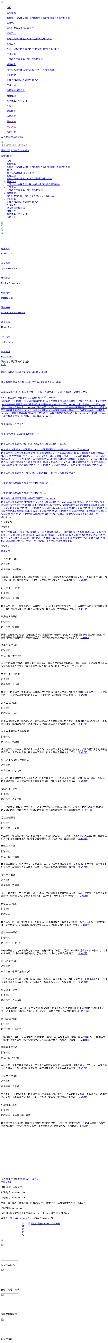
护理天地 (11, 54)
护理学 (59, 541)
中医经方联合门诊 (82, 538)
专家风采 (11, 127)
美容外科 (55, 538)
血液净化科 (96, 538)
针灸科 (88, 532)
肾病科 (11, 535)
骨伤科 (25, 532)
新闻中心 (11, 23)
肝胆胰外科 (67, 532)
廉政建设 (20, 38)
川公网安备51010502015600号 (45, 1223)
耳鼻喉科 (10, 541)
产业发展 (11, 85)
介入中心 (50, 541)
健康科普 (11, 111)
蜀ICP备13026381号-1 (20, 1218)
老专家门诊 (6, 532)
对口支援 (47, 38)
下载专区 (34, 1179)
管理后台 (24, 1179)
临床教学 (11, 75)
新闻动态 (11, 28)
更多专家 (5, 551)
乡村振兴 (29, 38)
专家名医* (27, 49)
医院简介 (11, 18)
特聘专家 (37, 49)
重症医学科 (78, 532)
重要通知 (20, 28)
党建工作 (11, 33)
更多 (3, 364)
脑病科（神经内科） (32, 538)
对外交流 (22, 101)
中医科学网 (6, 1182)
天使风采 (20, 59)
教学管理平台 (31, 80)
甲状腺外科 (40, 541)
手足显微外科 (62, 535)
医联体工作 (12, 101)
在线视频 (24, 150)
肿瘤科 (46, 538)
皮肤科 (82, 535)
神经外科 (96, 532)
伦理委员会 (48, 70)
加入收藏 (15, 137)
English (23, 137)
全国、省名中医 (14, 49)
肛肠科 (36, 535)
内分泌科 (97, 535)
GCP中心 (38, 70)
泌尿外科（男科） (25, 541)
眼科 (70, 538)
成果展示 (20, 90)
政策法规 (38, 59)
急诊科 (89, 535)
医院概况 (11, 12)
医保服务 (55, 49)
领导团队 (20, 18)
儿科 (23, 535)
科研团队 (20, 70)
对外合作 (11, 95)
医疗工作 (11, 44)
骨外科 (40, 532)
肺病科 (43, 535)
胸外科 (29, 535)
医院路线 (5, 150)
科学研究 (11, 64)
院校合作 (11, 80)
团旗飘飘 (38, 38)
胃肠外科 (17, 532)
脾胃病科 (73, 535)
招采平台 (11, 106)
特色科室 (11, 132)
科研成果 (29, 70)
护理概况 (11, 59)
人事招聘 (29, 28)
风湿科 (63, 538)
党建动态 (11, 38)
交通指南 (65, 18)
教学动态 (20, 80)
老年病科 (48, 532)
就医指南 (56, 18)
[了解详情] (83, 580)
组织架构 (29, 18)
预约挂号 (46, 49)
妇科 (18, 535)
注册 (9, 156)
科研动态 (11, 70)
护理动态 (29, 59)
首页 (9, 7)
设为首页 (5, 137)
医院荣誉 (38, 18)
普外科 (33, 532)
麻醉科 (57, 532)
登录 (3, 156)
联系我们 (47, 18)
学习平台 (15, 150)
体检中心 (67, 541)
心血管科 (17, 538)
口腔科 (51, 535)
